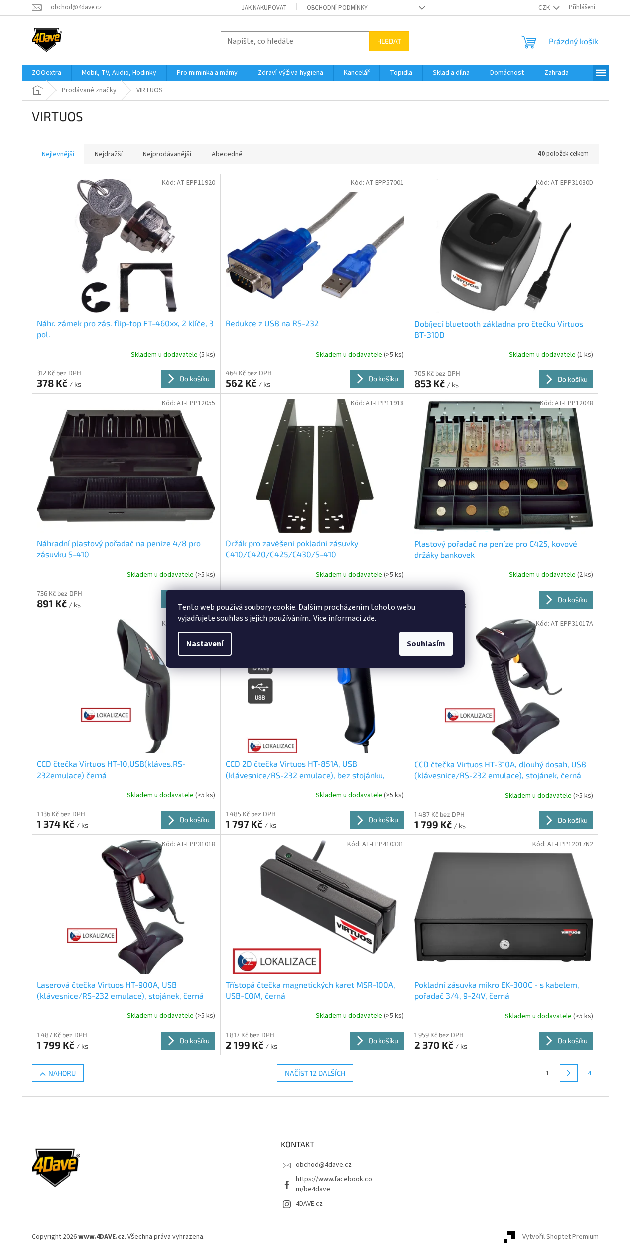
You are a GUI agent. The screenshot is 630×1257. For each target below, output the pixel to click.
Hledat (389, 41)
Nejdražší (109, 154)
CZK (544, 7)
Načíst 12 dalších (315, 1073)
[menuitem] (46, 73)
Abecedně (227, 154)
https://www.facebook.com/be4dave (334, 1184)
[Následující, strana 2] (569, 1073)
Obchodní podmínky (337, 7)
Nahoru (62, 1073)
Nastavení (204, 643)
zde (369, 618)
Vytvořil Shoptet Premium (560, 1237)
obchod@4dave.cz (324, 1165)
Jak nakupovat (264, 7)
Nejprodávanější (167, 154)
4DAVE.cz (309, 1204)
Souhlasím (426, 643)
